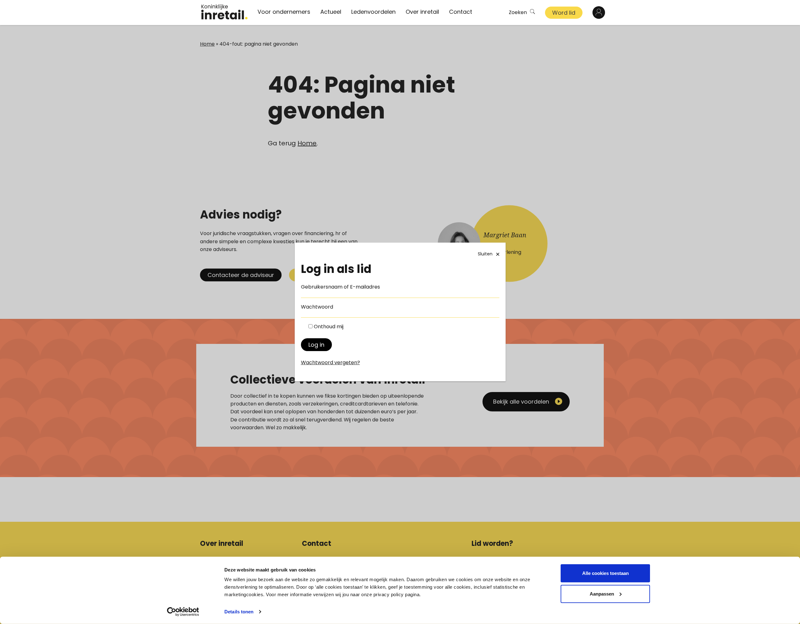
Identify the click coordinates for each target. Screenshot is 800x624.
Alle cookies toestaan (605, 573)
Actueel (330, 12)
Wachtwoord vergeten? (330, 362)
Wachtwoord (317, 306)
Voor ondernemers (284, 12)
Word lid (563, 13)
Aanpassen (602, 593)
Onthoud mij (328, 326)
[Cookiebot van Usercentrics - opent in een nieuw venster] (183, 611)
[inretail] (224, 11)
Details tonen (238, 611)
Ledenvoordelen (373, 12)
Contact (460, 12)
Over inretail (422, 12)
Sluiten (485, 254)
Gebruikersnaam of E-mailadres (340, 286)
